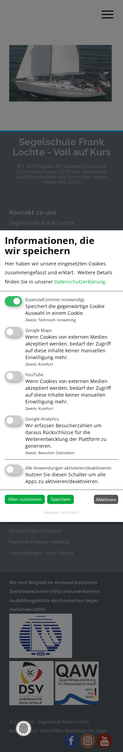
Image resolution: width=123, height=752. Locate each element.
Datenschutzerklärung (79, 281)
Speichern (60, 499)
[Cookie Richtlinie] (23, 728)
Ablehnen (106, 499)
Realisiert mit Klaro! (61, 512)
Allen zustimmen (24, 499)
